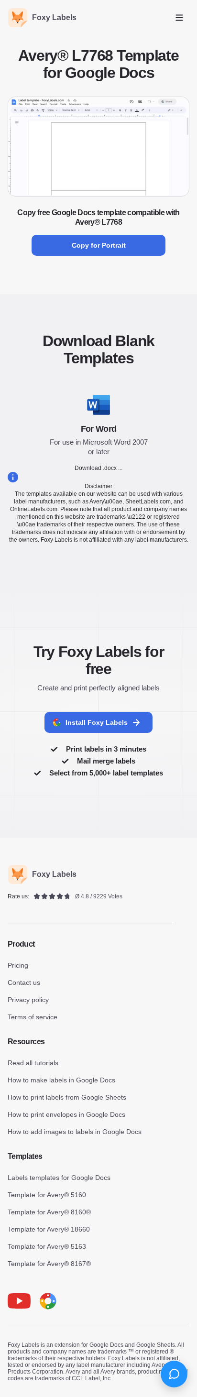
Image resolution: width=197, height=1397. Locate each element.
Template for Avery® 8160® (49, 1212)
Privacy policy (28, 1000)
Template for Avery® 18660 (49, 1229)
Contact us (24, 982)
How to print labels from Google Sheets (67, 1097)
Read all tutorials (33, 1063)
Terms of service (32, 1017)
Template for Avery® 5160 (47, 1195)
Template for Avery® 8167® (49, 1263)
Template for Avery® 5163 (47, 1246)
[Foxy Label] (47, 1300)
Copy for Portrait (99, 245)
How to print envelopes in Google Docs (66, 1114)
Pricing (18, 965)
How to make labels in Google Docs (61, 1080)
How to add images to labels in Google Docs (75, 1131)
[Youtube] (19, 1300)
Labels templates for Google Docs (59, 1177)
